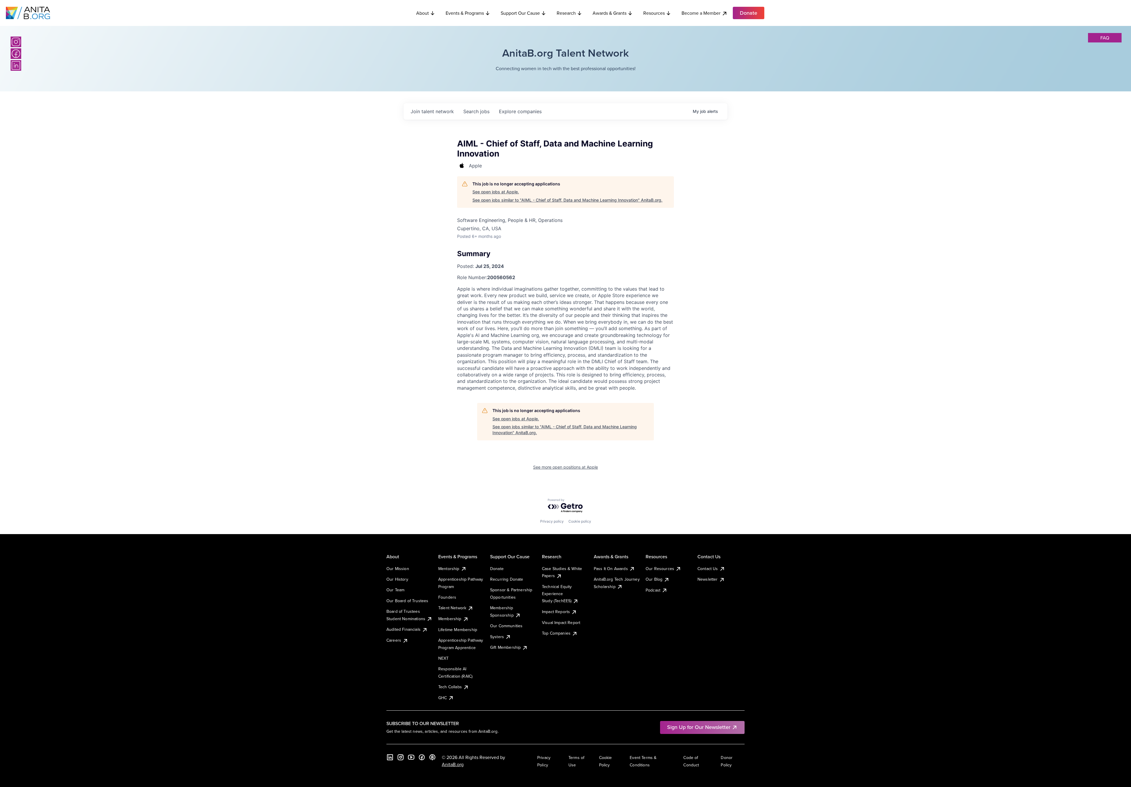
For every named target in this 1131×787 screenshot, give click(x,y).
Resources (654, 13)
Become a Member (701, 13)
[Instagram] (15, 42)
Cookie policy (579, 521)
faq (1104, 37)
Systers (497, 637)
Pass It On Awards (611, 569)
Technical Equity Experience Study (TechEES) (557, 594)
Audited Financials (403, 629)
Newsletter (707, 579)
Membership (450, 619)
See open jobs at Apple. (495, 191)
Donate (497, 569)
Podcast (653, 590)
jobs (476, 111)
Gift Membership (505, 647)
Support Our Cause (520, 13)
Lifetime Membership (457, 630)
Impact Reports (556, 612)
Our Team (395, 590)
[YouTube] (411, 757)
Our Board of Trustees (407, 601)
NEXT (443, 658)
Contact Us (707, 569)
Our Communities (506, 626)
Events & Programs (465, 13)
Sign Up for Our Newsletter (698, 727)
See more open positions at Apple (565, 467)
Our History (397, 579)
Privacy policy (552, 521)
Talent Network (452, 608)
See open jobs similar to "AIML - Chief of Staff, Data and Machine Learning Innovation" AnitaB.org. (567, 199)
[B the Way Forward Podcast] (432, 757)
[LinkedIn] (15, 65)
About (422, 13)
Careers (393, 640)
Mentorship (448, 569)
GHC (442, 698)
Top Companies (556, 633)
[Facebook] (15, 53)
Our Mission (397, 569)
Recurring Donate (506, 579)
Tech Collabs (450, 687)
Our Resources (660, 569)
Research (566, 13)
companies (520, 111)
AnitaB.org (453, 764)
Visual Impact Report (561, 622)
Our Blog (654, 579)
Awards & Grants (609, 13)
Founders (447, 597)
